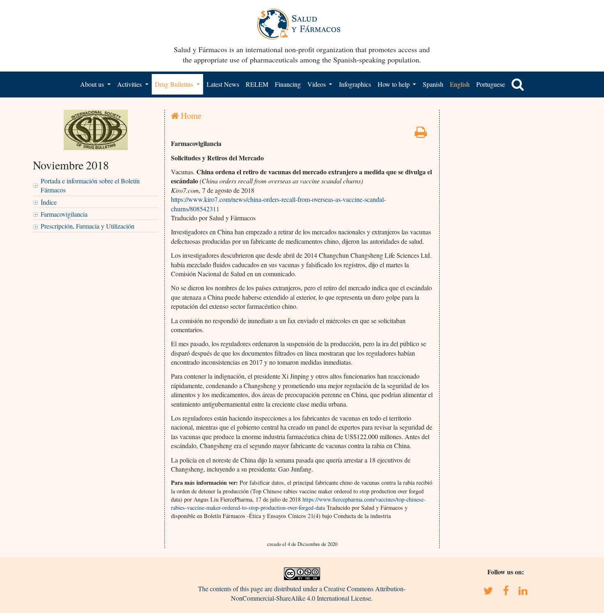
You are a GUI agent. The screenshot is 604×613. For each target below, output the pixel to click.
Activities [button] (130, 84)
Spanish (433, 84)
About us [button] (93, 84)
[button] (517, 84)
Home (190, 115)
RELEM (257, 84)
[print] (421, 134)
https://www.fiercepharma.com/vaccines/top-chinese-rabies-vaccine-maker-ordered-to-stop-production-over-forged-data (298, 503)
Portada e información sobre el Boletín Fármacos (90, 185)
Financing (288, 84)
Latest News (223, 84)
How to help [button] (394, 84)
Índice (49, 202)
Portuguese (490, 84)
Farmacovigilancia (64, 214)
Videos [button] (317, 84)
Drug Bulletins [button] (175, 84)
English (460, 84)
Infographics (355, 84)
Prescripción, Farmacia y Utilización (87, 226)
